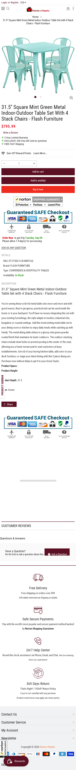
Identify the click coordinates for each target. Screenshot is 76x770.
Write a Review (10, 132)
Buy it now (38, 189)
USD (22, 2)
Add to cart (38, 171)
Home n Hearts (47, 747)
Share (10, 404)
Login (4, 2)
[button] (3, 749)
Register (13, 2)
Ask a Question (59, 554)
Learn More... (40, 153)
